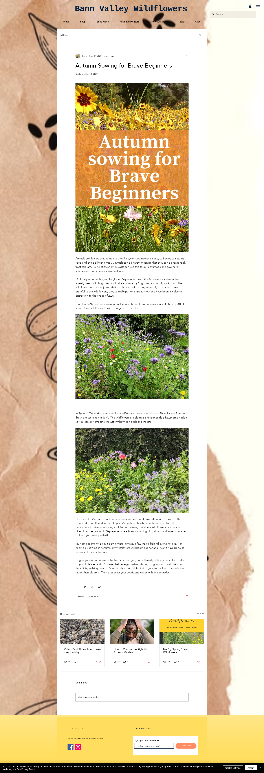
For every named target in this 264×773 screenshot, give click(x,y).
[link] (250, 6)
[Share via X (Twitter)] (84, 587)
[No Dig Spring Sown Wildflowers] (182, 631)
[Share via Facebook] (76, 587)
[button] (258, 6)
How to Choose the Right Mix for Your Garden (131, 651)
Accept (251, 767)
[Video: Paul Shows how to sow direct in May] (82, 631)
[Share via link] (99, 587)
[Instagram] (78, 747)
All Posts (64, 34)
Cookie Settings (232, 767)
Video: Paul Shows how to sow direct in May (82, 651)
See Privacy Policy (26, 769)
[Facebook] (70, 747)
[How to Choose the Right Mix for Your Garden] (132, 631)
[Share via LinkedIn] (91, 587)
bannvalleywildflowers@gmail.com (85, 738)
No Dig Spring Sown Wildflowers (175, 651)
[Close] (260, 768)
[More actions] (187, 56)
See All (200, 613)
